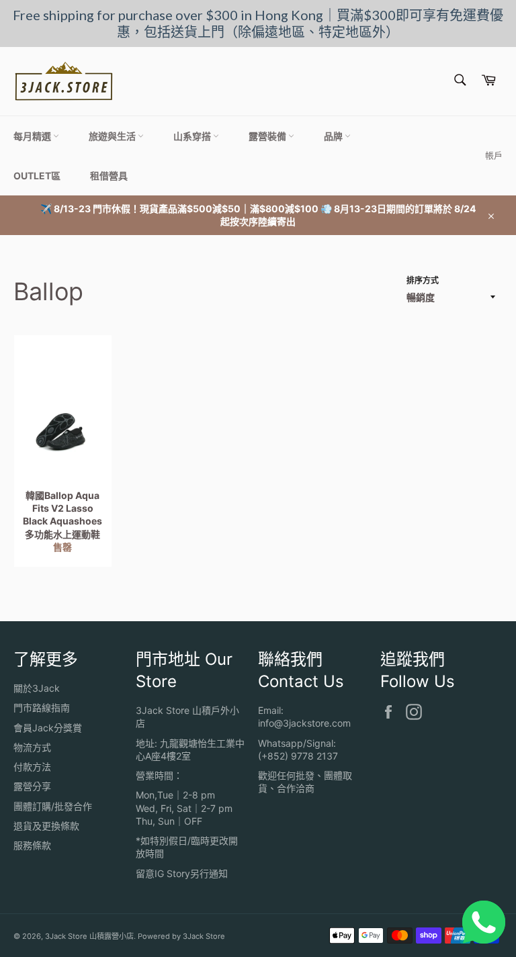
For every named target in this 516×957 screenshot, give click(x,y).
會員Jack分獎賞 (47, 727)
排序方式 (422, 280)
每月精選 (33, 136)
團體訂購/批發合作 (52, 806)
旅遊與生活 (113, 136)
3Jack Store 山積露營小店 (89, 936)
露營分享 (32, 786)
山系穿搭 (193, 136)
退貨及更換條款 (46, 825)
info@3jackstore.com (304, 723)
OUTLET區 (36, 175)
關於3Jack (36, 688)
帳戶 (494, 155)
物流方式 (32, 747)
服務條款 (32, 845)
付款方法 (32, 766)
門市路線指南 (41, 707)
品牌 (334, 136)
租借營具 (109, 175)
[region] (258, 23)
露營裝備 (268, 136)
